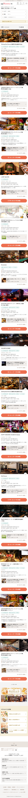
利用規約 (9, 787)
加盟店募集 (22, 789)
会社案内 (5, 787)
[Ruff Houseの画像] (14, 467)
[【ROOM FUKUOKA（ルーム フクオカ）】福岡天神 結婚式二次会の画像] (14, 212)
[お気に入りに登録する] (25, 42)
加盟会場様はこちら (15, 789)
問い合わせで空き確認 (15, 200)
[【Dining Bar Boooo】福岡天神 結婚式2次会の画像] (14, 36)
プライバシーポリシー (21, 787)
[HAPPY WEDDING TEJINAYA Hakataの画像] (14, 426)
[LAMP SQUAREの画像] (14, 168)
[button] (14, 760)
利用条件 (13, 787)
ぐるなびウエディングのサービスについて (10, 792)
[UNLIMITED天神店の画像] (14, 340)
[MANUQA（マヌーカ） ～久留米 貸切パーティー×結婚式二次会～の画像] (14, 555)
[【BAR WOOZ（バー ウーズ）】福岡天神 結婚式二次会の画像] (14, 511)
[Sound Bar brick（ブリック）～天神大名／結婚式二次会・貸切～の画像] (14, 295)
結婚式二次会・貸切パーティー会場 (7, 750)
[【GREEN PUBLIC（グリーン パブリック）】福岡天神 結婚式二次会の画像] (14, 79)
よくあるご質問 (22, 792)
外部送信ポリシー (7, 789)
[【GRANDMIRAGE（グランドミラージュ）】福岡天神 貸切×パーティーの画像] (14, 124)
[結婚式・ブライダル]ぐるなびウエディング (9, 748)
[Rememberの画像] (14, 256)
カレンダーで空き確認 (15, 68)
